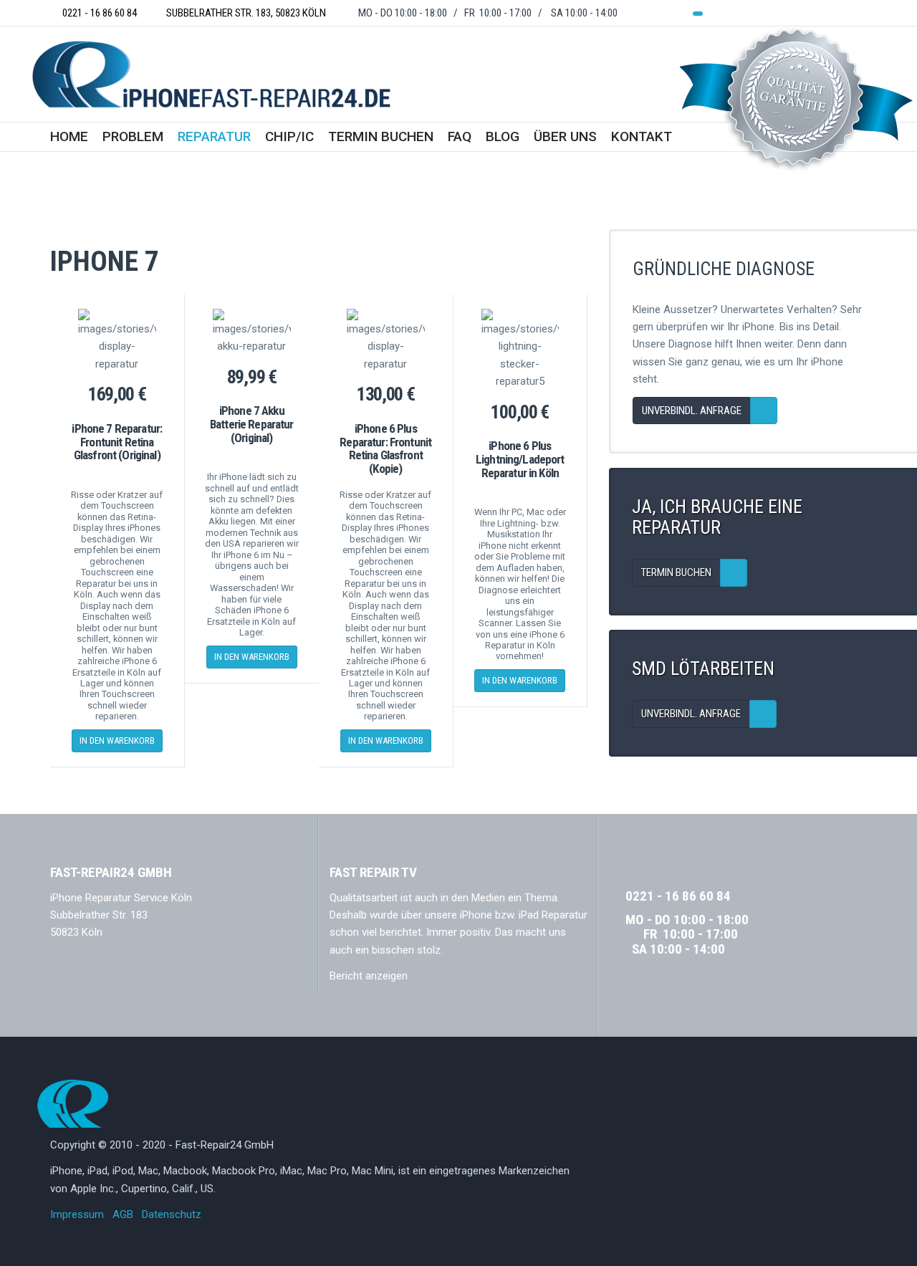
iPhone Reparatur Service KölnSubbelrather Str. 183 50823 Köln (121, 915)
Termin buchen (380, 136)
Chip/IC (289, 136)
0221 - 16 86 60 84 (97, 12)
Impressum (77, 1214)
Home (69, 136)
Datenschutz (171, 1214)
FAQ (459, 136)
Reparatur (214, 136)
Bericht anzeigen (369, 975)
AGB (122, 1214)
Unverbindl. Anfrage (691, 410)
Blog (502, 136)
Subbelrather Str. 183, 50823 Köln (244, 12)
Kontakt (641, 136)
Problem (132, 136)
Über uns (565, 136)
